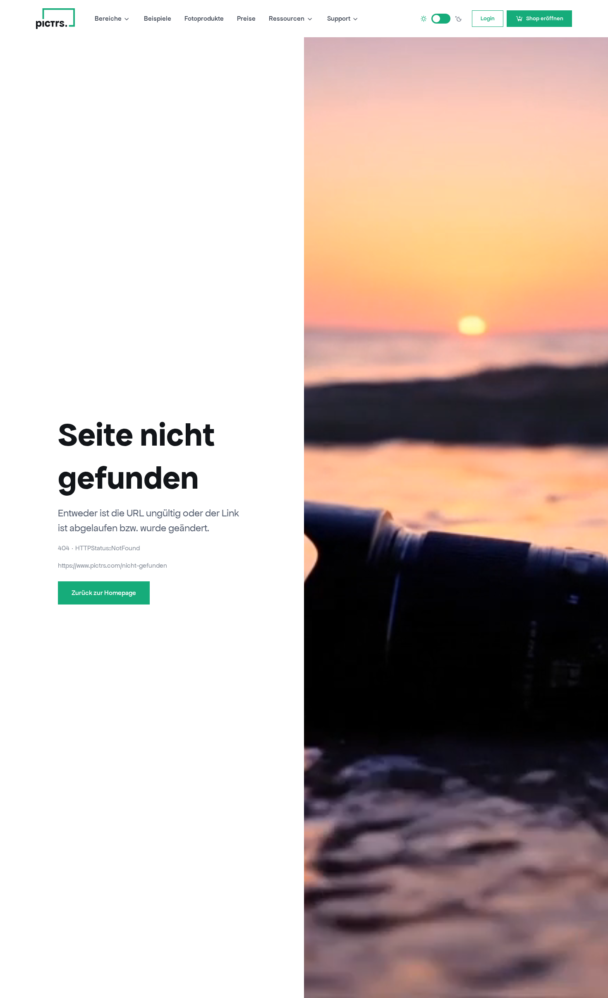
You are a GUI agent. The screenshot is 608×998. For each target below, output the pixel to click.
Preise (246, 18)
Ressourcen (286, 18)
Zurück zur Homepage (104, 593)
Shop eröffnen (544, 18)
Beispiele (157, 18)
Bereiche (108, 18)
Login (488, 18)
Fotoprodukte (204, 18)
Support (338, 18)
